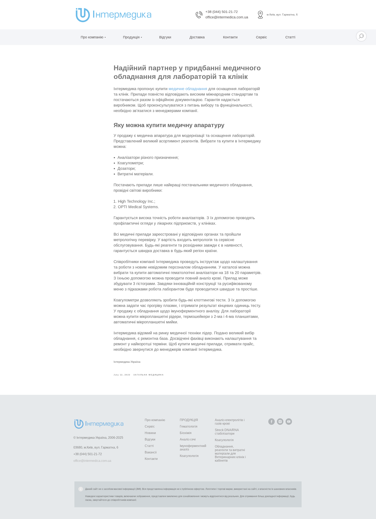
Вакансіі (151, 452)
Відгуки (165, 37)
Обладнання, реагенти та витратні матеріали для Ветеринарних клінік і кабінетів (230, 453)
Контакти (230, 37)
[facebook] (271, 423)
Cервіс (261, 37)
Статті (290, 37)
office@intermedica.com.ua (226, 17)
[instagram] (280, 423)
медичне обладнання (188, 89)
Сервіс (150, 426)
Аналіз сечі (188, 439)
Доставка (197, 37)
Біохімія (186, 433)
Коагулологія (189, 456)
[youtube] (289, 423)
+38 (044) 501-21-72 (221, 12)
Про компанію (92, 37)
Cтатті (149, 446)
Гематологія (188, 426)
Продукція (131, 37)
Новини (150, 433)
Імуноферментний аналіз (193, 447)
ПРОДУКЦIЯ (189, 420)
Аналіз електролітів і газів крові (230, 421)
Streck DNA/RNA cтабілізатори (227, 431)
